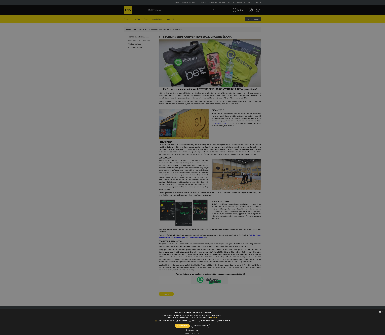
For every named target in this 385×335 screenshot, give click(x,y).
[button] (192, 330)
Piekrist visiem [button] (182, 326)
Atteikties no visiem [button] (201, 326)
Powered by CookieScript (192, 333)
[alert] (192, 167)
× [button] (382, 311)
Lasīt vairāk (213, 317)
